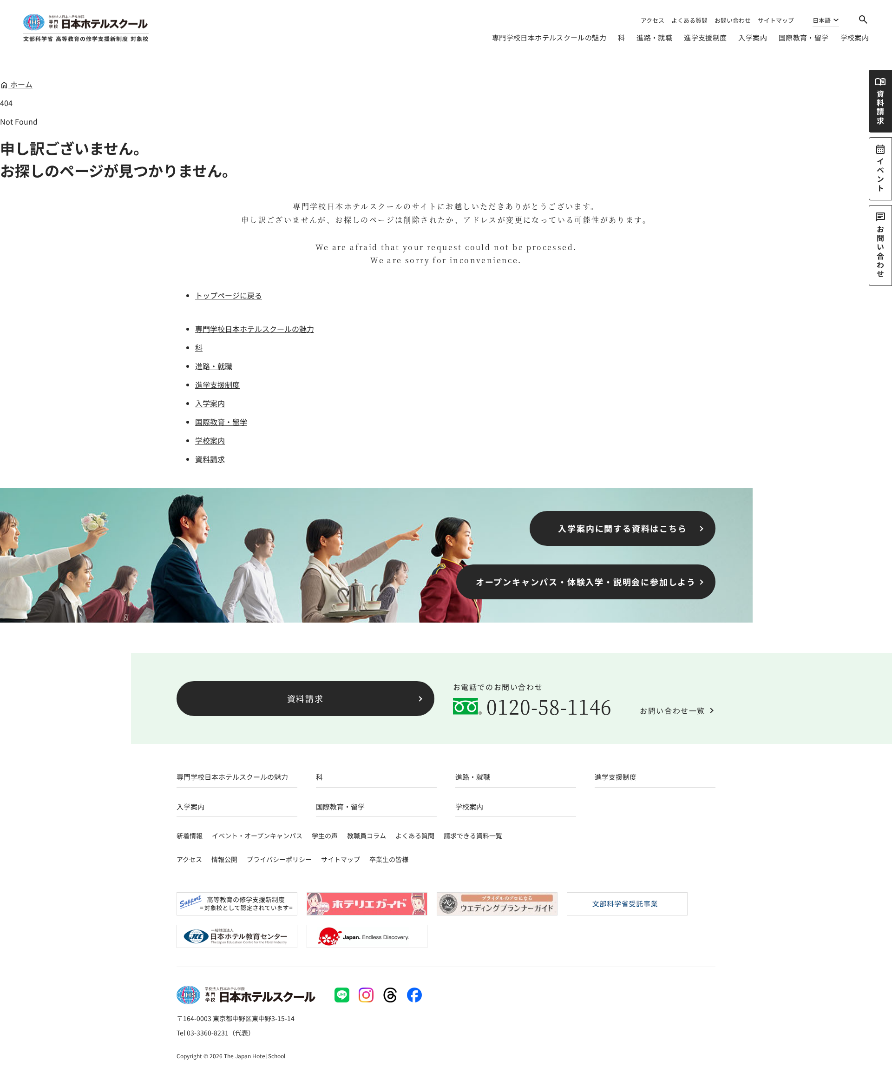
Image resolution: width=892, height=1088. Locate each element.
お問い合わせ (733, 20)
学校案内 (854, 37)
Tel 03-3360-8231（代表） (216, 1032)
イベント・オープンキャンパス (257, 835)
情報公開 (224, 859)
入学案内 (752, 37)
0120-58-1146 (549, 706)
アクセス (652, 20)
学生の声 (325, 835)
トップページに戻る (228, 295)
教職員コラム (366, 835)
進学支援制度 (705, 37)
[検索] (863, 19)
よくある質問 (689, 20)
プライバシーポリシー (279, 859)
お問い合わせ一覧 (672, 710)
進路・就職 (654, 37)
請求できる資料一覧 (473, 835)
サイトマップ (776, 20)
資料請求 (210, 458)
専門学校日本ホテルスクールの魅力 (549, 37)
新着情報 (190, 835)
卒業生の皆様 (388, 859)
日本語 (822, 21)
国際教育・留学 (804, 37)
